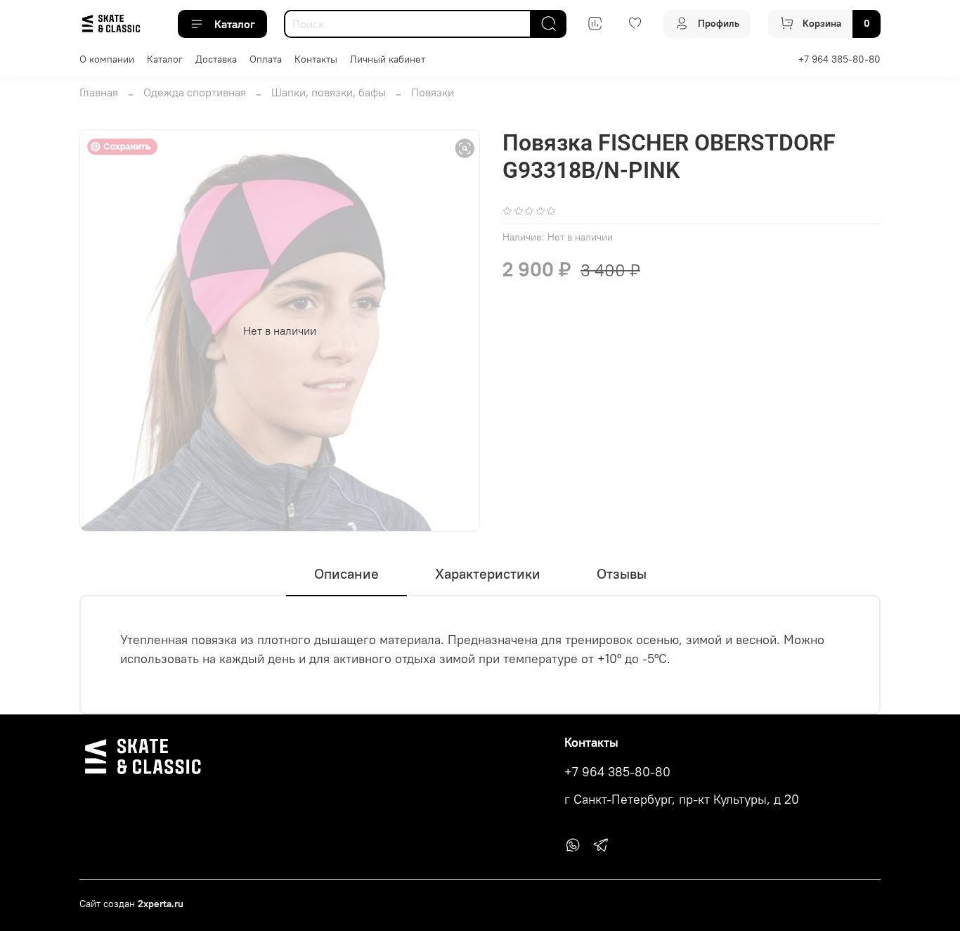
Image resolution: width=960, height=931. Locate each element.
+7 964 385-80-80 (839, 59)
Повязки (432, 92)
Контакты (315, 59)
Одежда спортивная (194, 92)
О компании (106, 59)
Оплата (265, 59)
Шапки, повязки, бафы (328, 92)
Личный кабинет (387, 59)
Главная (98, 92)
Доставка (216, 59)
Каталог (234, 24)
